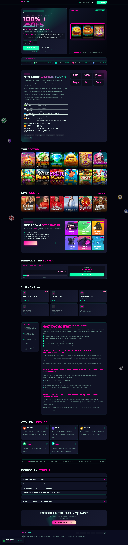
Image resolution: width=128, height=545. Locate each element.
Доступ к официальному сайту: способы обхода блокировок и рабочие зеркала (29, 347)
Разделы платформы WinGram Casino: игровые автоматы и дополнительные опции (29, 335)
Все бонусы (45, 48)
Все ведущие (101, 193)
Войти (92, 2)
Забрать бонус (30, 48)
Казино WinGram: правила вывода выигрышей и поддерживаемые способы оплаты (30, 341)
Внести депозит (86, 274)
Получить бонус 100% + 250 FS (64, 522)
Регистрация (101, 2)
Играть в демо (30, 243)
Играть (20, 541)
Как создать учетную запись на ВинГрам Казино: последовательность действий (30, 329)
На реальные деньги (47, 243)
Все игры (102, 150)
